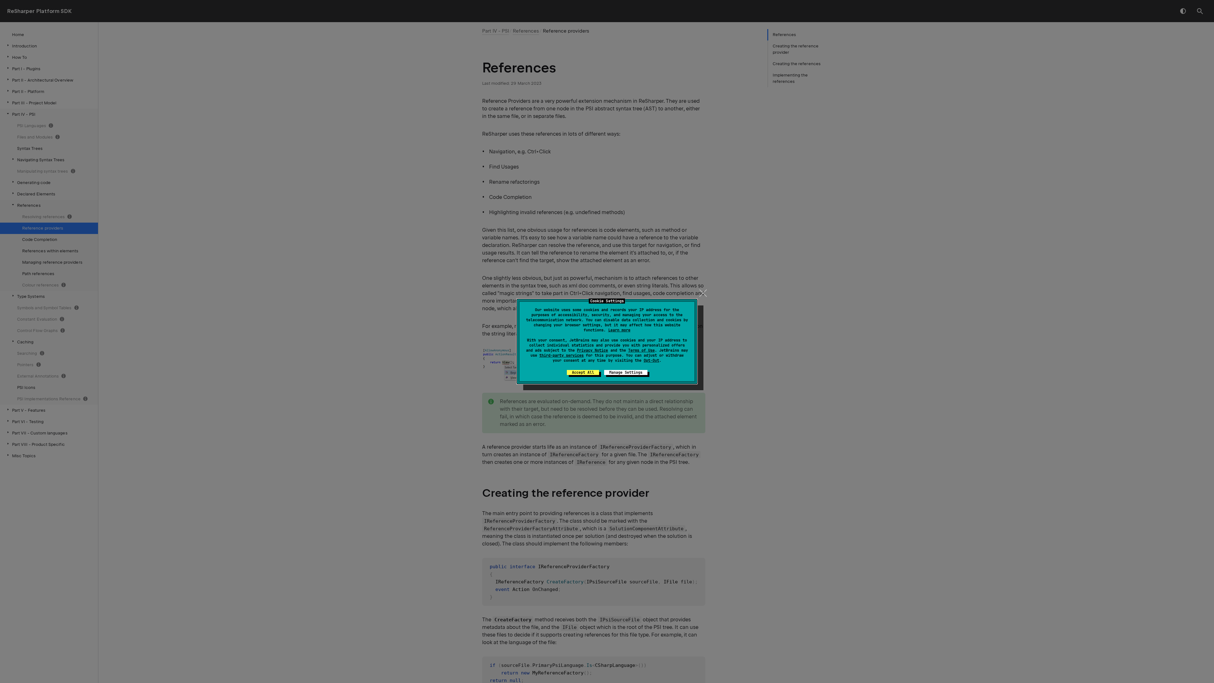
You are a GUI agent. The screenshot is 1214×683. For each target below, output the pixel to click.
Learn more (619, 330)
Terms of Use (641, 350)
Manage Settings (625, 372)
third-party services (561, 355)
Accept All (583, 372)
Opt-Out (651, 360)
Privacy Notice (592, 350)
